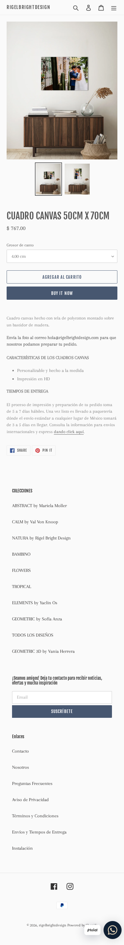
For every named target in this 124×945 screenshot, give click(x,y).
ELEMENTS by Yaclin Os (34, 602)
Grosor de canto (20, 245)
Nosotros (20, 767)
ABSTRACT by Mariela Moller (39, 505)
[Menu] (113, 7)
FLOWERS (21, 570)
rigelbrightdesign (28, 7)
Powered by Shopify (82, 925)
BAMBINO (21, 554)
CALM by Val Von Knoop (35, 522)
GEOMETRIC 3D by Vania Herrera (43, 651)
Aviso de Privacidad (30, 799)
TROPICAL (21, 586)
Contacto (20, 751)
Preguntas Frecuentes (32, 783)
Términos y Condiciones (35, 816)
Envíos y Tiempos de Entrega (39, 832)
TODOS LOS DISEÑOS (32, 635)
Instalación (22, 848)
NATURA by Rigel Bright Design (41, 538)
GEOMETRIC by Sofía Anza (37, 619)
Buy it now (62, 293)
